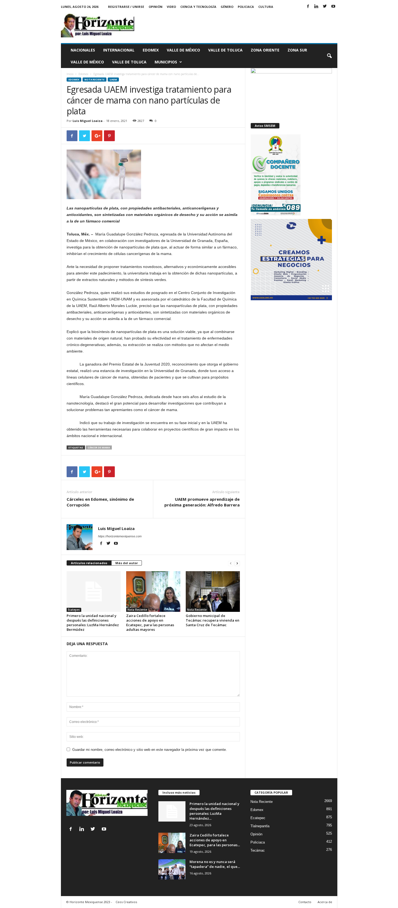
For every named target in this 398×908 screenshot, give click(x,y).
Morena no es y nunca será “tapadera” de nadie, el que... (215, 864)
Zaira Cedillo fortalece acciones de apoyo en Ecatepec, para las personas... (215, 840)
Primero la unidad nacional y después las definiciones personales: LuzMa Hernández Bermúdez (93, 622)
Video (171, 7)
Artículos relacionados (89, 563)
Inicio (70, 74)
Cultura (265, 7)
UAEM (113, 79)
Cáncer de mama (99, 447)
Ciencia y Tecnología (198, 7)
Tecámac (257, 850)
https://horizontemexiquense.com (120, 536)
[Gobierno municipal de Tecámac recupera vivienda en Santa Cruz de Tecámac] (213, 591)
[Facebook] (308, 7)
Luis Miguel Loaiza (88, 121)
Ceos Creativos (126, 902)
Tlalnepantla (259, 826)
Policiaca (246, 7)
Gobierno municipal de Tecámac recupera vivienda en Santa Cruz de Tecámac (212, 620)
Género (227, 7)
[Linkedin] (316, 7)
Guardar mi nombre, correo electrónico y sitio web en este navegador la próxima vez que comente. (149, 750)
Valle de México (183, 50)
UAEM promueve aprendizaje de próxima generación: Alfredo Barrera (202, 502)
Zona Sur (297, 50)
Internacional (119, 50)
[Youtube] (333, 7)
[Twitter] (325, 7)
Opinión (155, 7)
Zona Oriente (265, 50)
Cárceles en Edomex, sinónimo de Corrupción (100, 502)
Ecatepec (74, 610)
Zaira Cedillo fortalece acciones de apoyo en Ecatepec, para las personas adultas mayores (150, 622)
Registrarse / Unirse (126, 7)
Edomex (151, 50)
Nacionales (83, 50)
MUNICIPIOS (166, 61)
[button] (329, 56)
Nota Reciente (94, 79)
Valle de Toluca (225, 50)
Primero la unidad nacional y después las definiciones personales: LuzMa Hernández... (214, 811)
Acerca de (325, 902)
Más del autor (126, 563)
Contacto (304, 902)
